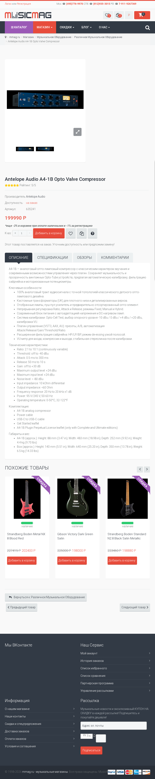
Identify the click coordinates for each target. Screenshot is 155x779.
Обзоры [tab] (84, 257)
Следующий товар (133, 607)
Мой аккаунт (89, 653)
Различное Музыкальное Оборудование (98, 37)
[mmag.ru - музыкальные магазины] (28, 15)
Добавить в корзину (48, 233)
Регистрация (24, 3)
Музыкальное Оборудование (54, 37)
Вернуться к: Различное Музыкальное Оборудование (49, 597)
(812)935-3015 (101, 3)
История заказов (92, 660)
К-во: (8, 233)
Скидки (66, 27)
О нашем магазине (17, 709)
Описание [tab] (18, 257)
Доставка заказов (17, 731)
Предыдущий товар (23, 607)
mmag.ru (14, 37)
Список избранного (94, 668)
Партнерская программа (97, 683)
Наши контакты (15, 716)
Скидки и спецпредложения (23, 723)
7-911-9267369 (127, 3)
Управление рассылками (97, 690)
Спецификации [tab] (52, 257)
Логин (8, 3)
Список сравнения (93, 675)
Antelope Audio (35, 196)
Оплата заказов (15, 738)
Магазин (43, 27)
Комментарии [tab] (115, 257)
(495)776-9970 (74, 3)
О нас (103, 27)
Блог (86, 27)
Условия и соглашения (20, 746)
